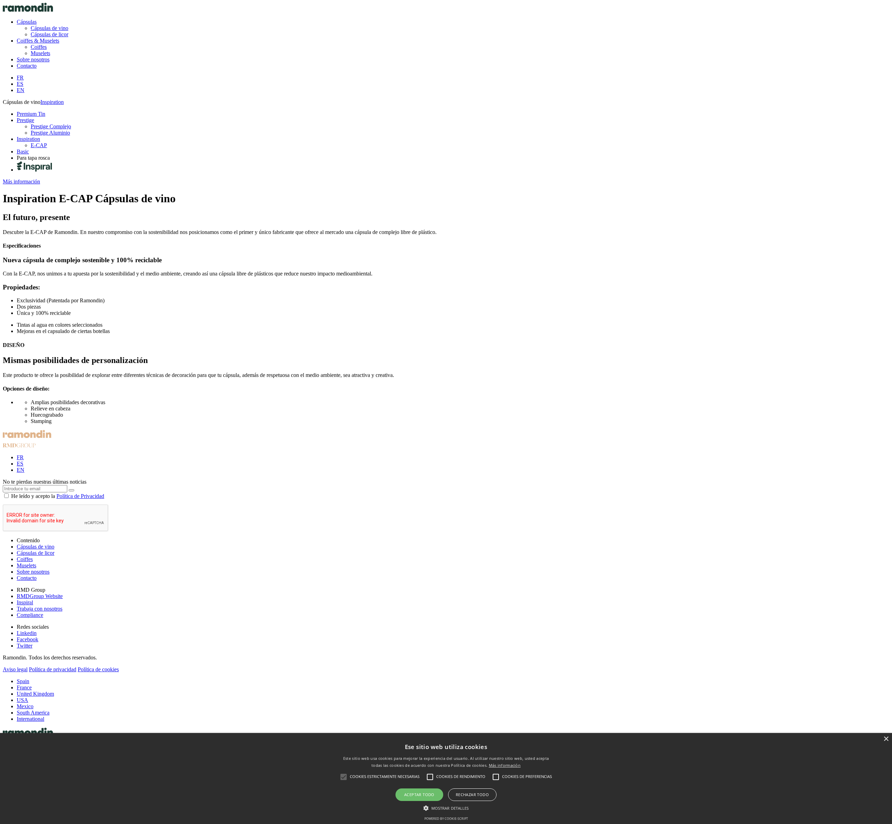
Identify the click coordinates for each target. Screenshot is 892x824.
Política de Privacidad (80, 496)
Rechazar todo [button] (472, 794)
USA (22, 700)
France (24, 687)
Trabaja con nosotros (39, 609)
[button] (446, 807)
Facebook (27, 639)
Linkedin (27, 633)
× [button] (886, 739)
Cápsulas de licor (35, 553)
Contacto (27, 578)
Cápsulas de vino (35, 547)
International (30, 719)
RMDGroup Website (40, 596)
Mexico (25, 706)
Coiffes (25, 559)
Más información (505, 765)
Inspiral (25, 602)
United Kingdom (35, 694)
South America (33, 713)
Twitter (24, 646)
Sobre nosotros (33, 572)
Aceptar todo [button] (419, 794)
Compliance (30, 615)
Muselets (26, 565)
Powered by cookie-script (446, 818)
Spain (23, 681)
